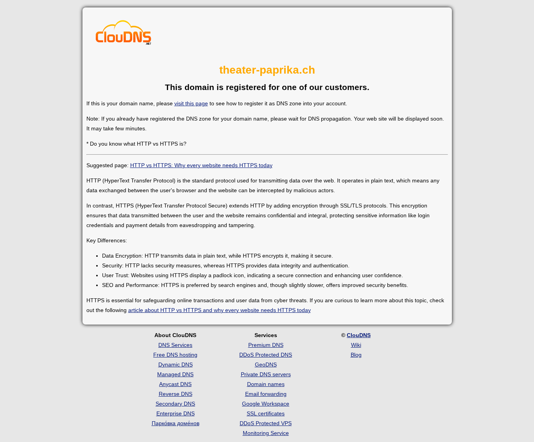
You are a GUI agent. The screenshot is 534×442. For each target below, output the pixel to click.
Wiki (356, 345)
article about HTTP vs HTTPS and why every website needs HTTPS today (219, 310)
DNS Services (175, 345)
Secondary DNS (175, 404)
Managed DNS (175, 374)
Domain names (266, 384)
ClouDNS (359, 335)
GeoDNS (266, 364)
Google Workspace (265, 404)
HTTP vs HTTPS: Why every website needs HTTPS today (201, 165)
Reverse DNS (175, 394)
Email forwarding (266, 394)
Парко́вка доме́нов (175, 423)
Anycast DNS (175, 384)
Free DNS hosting (175, 355)
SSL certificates (266, 413)
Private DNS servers (266, 374)
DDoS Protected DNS (265, 355)
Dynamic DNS (175, 364)
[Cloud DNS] (123, 34)
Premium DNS (265, 345)
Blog (356, 355)
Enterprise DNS (175, 413)
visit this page (191, 103)
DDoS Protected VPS (266, 423)
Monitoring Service (266, 433)
